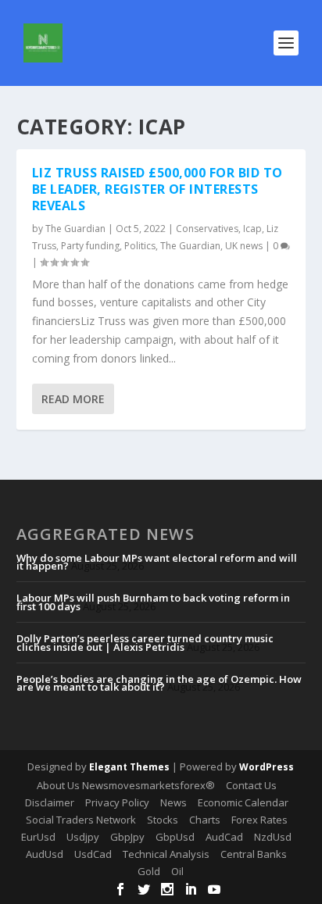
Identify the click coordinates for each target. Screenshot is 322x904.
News (173, 802)
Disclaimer (49, 802)
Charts (204, 820)
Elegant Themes (129, 767)
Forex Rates (259, 820)
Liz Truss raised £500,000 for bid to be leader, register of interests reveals (157, 189)
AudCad (224, 837)
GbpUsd (175, 837)
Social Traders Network (81, 820)
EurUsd (38, 837)
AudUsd (44, 854)
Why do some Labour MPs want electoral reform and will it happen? (156, 562)
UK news (244, 245)
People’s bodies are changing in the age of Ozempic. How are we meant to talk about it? (159, 683)
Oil (177, 871)
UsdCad (93, 854)
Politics (140, 245)
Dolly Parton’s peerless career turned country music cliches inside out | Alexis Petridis (145, 642)
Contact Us (251, 785)
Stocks (162, 820)
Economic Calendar (243, 802)
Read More (73, 398)
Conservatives (207, 228)
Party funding (90, 245)
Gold (149, 871)
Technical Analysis (166, 854)
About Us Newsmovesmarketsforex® (126, 785)
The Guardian (75, 228)
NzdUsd (273, 837)
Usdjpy (82, 837)
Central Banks (253, 854)
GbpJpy (127, 837)
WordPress (266, 767)
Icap (252, 228)
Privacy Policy (117, 802)
